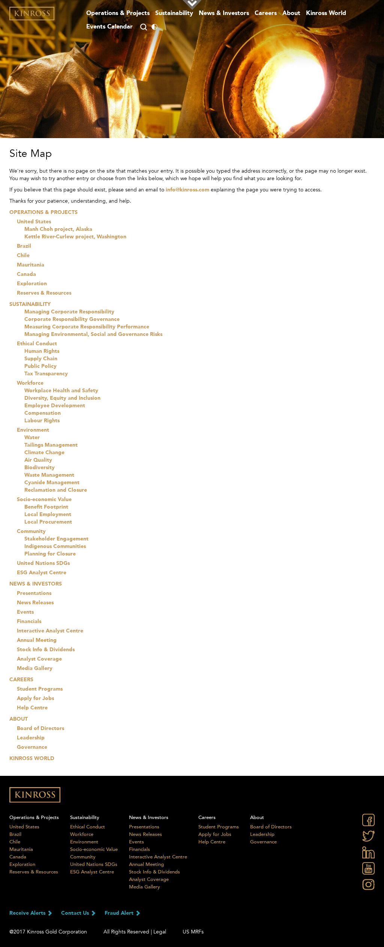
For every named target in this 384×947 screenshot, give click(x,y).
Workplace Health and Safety (61, 390)
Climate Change (44, 452)
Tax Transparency (46, 373)
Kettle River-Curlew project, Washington (75, 236)
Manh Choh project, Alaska (58, 229)
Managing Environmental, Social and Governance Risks (93, 334)
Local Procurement (48, 522)
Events (25, 612)
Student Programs (40, 689)
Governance (32, 747)
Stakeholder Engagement (56, 539)
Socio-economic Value (44, 499)
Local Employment (47, 514)
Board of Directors (40, 728)
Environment (33, 430)
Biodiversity (39, 467)
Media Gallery (34, 668)
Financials (29, 621)
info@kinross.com (187, 190)
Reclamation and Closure (55, 490)
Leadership (31, 738)
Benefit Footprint (46, 507)
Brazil (24, 246)
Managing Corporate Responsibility (69, 312)
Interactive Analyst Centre (50, 631)
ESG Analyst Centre (41, 572)
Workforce (30, 383)
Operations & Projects (118, 14)
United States (34, 221)
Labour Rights (42, 420)
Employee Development (54, 405)
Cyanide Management (52, 482)
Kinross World (31, 758)
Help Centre (32, 708)
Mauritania (30, 265)
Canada (26, 274)
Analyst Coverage (39, 659)
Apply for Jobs (35, 698)
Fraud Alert (120, 913)
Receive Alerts (28, 913)
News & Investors (224, 14)
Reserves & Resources (44, 293)
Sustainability (174, 14)
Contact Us (75, 913)
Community (31, 531)
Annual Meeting (37, 640)
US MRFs (193, 932)
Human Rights (41, 351)
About (291, 14)
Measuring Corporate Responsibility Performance (86, 327)
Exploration (32, 283)
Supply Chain (40, 358)
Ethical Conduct (37, 343)
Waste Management (49, 475)
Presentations (34, 593)
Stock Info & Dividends (46, 649)
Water (32, 437)
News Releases (35, 602)
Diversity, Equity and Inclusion (62, 398)
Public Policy (40, 366)
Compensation (42, 413)
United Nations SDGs (43, 563)
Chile (23, 255)
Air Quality (38, 460)
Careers (266, 14)
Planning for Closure (50, 554)
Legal (159, 932)
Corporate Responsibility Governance (72, 319)
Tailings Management (51, 445)
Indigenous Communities (55, 546)
